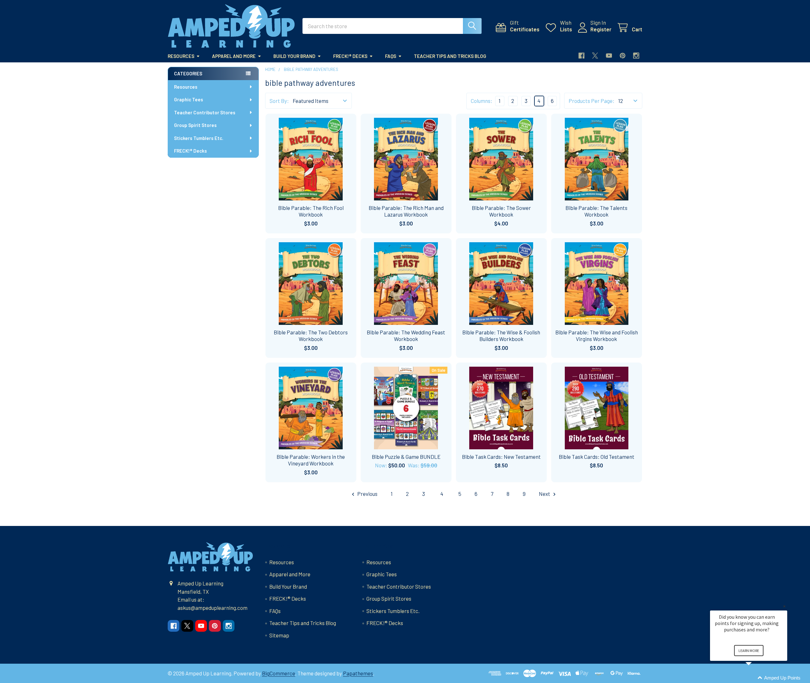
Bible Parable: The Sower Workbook (501, 211)
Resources (181, 56)
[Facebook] (581, 55)
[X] (595, 55)
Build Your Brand (294, 56)
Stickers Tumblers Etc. (198, 138)
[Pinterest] (622, 55)
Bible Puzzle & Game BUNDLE (406, 456)
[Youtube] (609, 55)
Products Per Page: (591, 101)
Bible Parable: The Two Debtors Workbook (311, 335)
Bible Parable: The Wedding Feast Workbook (406, 335)
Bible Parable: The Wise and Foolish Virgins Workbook (596, 335)
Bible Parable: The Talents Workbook (596, 211)
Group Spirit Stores (195, 125)
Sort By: (279, 101)
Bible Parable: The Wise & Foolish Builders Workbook (501, 335)
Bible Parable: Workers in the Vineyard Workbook (311, 459)
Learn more (748, 650)
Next (545, 493)
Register (600, 29)
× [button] (784, 606)
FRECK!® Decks (350, 56)
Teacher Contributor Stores (204, 112)
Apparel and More (234, 56)
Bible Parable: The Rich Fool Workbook (311, 211)
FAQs (390, 56)
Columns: (481, 101)
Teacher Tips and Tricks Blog (450, 56)
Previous (366, 493)
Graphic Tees (188, 99)
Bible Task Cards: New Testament (501, 456)
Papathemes (358, 673)
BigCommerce (278, 673)
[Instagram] (636, 55)
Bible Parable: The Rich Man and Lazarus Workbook (406, 211)
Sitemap (279, 635)
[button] (756, 678)
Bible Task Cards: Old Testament (596, 456)
